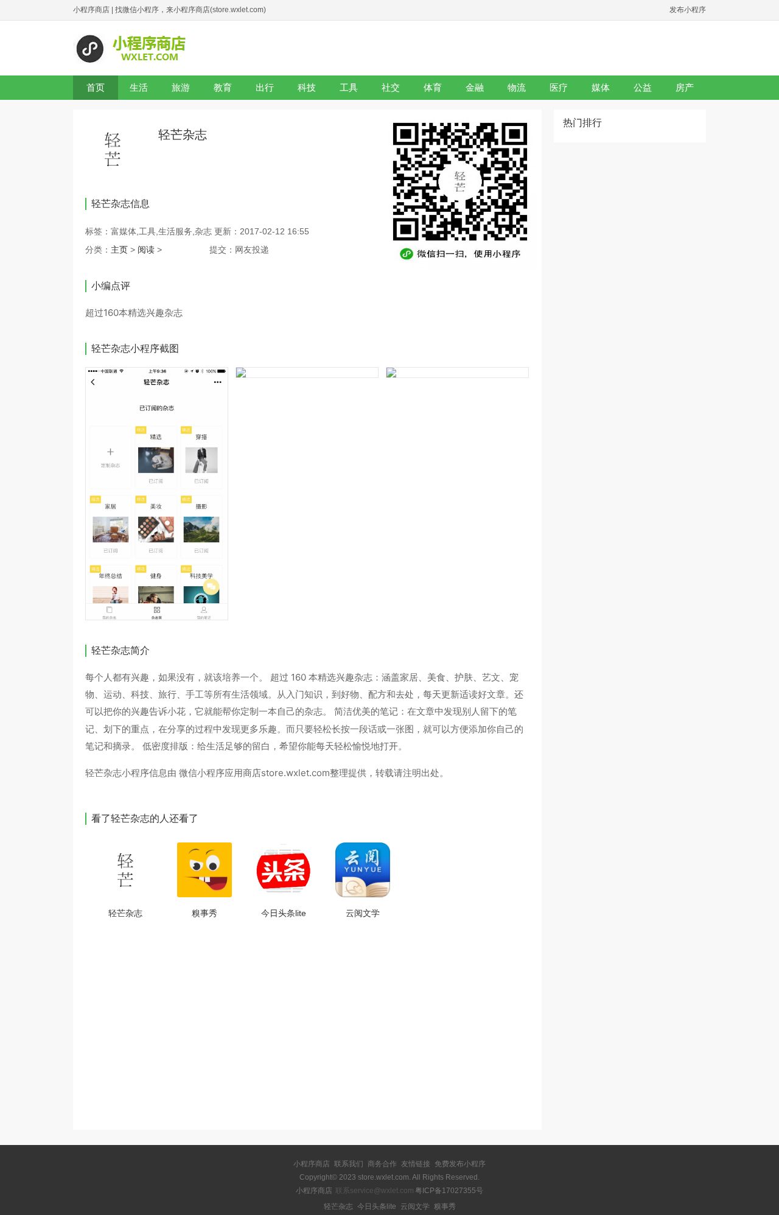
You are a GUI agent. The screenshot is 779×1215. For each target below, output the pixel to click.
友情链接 (415, 1164)
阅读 (146, 249)
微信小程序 (202, 773)
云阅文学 (363, 913)
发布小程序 (687, 9)
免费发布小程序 (460, 1164)
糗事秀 (204, 913)
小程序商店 (91, 9)
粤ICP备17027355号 (449, 1190)
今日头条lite (283, 913)
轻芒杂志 (125, 913)
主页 (119, 249)
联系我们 (348, 1164)
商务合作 (382, 1164)
